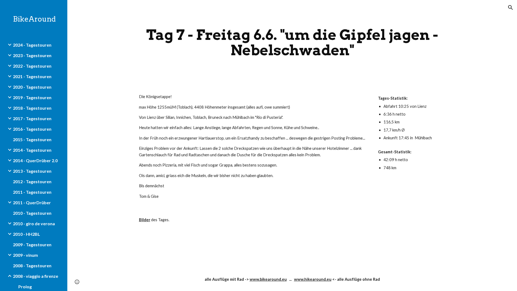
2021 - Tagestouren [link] (32, 76)
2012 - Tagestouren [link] (32, 181)
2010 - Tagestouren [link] (32, 213)
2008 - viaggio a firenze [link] (35, 276)
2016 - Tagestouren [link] (32, 128)
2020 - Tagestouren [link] (32, 86)
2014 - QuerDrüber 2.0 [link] (35, 160)
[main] (292, 42)
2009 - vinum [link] (25, 255)
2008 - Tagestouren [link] (32, 265)
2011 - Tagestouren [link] (32, 192)
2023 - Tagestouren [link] (32, 55)
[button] (510, 7)
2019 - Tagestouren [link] (32, 97)
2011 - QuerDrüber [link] (32, 202)
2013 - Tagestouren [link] (32, 171)
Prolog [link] (25, 286)
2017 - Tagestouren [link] (32, 118)
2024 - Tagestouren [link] (32, 44)
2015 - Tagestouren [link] (32, 139)
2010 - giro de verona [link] (34, 223)
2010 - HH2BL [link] (26, 234)
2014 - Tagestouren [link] (32, 150)
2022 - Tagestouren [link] (32, 65)
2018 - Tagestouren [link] (32, 107)
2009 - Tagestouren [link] (32, 244)
